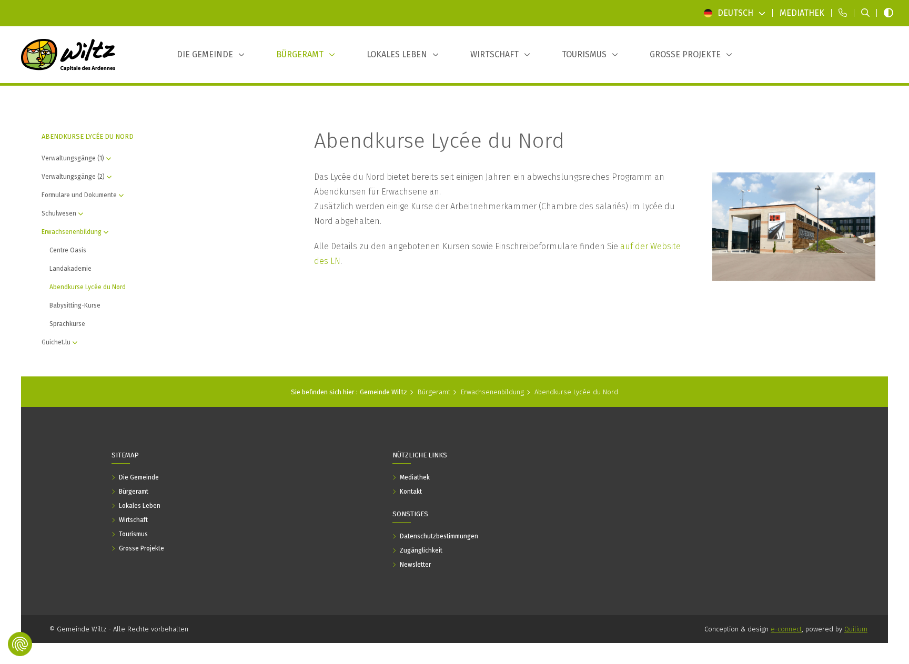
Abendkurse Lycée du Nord (87, 287)
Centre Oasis (67, 250)
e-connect (786, 629)
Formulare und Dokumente (79, 195)
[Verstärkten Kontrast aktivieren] (888, 13)
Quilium (855, 629)
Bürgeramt (434, 392)
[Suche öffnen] (865, 13)
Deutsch (735, 13)
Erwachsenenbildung (72, 232)
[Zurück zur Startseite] (68, 54)
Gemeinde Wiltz (383, 392)
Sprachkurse (67, 324)
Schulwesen (59, 213)
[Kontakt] (843, 13)
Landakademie (70, 268)
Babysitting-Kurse (74, 305)
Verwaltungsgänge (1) (73, 158)
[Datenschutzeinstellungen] (20, 644)
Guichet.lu (56, 342)
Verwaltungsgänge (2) (73, 176)
